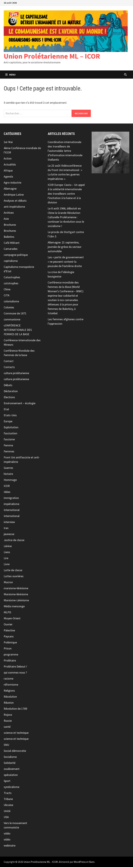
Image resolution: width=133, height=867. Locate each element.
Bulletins (9, 237)
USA (6, 817)
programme (11, 654)
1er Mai (8, 142)
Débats (8, 385)
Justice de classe (14, 540)
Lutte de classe (13, 570)
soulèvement (11, 769)
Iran (6, 528)
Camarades (11, 249)
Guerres (8, 468)
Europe (8, 421)
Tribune (8, 799)
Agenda (8, 176)
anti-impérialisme (14, 206)
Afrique (8, 170)
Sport (7, 781)
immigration (11, 498)
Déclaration (11, 391)
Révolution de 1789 (15, 708)
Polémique (10, 642)
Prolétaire (10, 660)
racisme (8, 678)
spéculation (11, 775)
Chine (7, 289)
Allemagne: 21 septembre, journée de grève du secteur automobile (64, 247)
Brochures (10, 225)
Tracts (8, 793)
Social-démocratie (15, 751)
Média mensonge (14, 606)
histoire (8, 474)
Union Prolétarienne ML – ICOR (52, 56)
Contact (8, 361)
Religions (9, 690)
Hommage (10, 480)
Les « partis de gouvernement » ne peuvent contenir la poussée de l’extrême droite (66, 261)
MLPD (7, 612)
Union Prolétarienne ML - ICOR (41, 861)
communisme (12, 319)
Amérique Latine (14, 194)
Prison (8, 648)
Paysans (9, 636)
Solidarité (9, 763)
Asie (6, 218)
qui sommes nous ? (15, 672)
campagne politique (16, 255)
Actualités (10, 164)
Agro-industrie (12, 182)
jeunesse (9, 534)
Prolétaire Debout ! (15, 666)
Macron (8, 582)
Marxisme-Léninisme (16, 600)
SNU (6, 745)
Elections (9, 397)
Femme (8, 445)
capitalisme (11, 261)
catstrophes (11, 283)
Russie (8, 720)
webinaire (9, 845)
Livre (7, 564)
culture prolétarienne (16, 373)
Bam (91, 861)
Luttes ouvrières (14, 576)
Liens (7, 552)
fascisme (9, 439)
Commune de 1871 (15, 313)
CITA (6, 295)
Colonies (9, 307)
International (11, 510)
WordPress (80, 861)
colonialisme (11, 301)
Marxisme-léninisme (16, 594)
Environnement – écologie (19, 403)
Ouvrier (8, 624)
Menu (12, 74)
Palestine (9, 630)
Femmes (9, 451)
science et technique (16, 733)
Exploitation (11, 427)
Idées (7, 492)
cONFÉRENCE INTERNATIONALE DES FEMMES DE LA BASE (18, 329)
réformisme (11, 684)
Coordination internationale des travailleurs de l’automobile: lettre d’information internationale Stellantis (65, 150)
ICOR (7, 486)
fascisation (10, 433)
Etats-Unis (10, 415)
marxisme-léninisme (16, 588)
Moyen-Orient (12, 618)
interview (9, 522)
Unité (7, 811)
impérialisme (11, 504)
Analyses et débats (15, 200)
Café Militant (11, 243)
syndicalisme (11, 787)
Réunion (9, 702)
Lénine (8, 546)
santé (7, 727)
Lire (6, 558)
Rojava (8, 714)
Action (8, 158)
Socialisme (10, 757)
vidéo (7, 833)
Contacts (9, 367)
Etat (6, 409)
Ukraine (8, 805)
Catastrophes (12, 277)
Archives (9, 212)
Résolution (10, 696)
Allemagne (10, 188)
